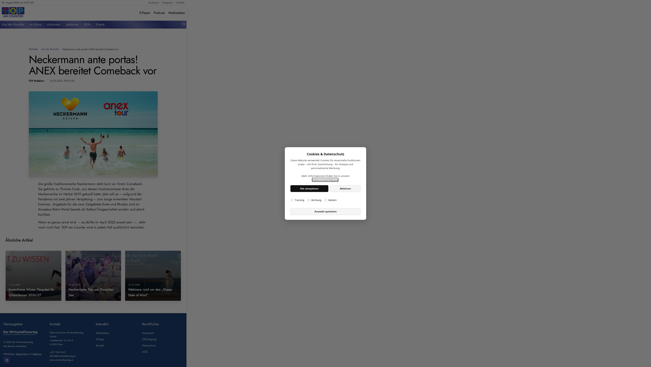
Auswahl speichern (325, 211)
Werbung (316, 200)
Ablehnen (345, 188)
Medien (332, 200)
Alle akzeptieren (309, 188)
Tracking (299, 200)
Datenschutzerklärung (325, 179)
